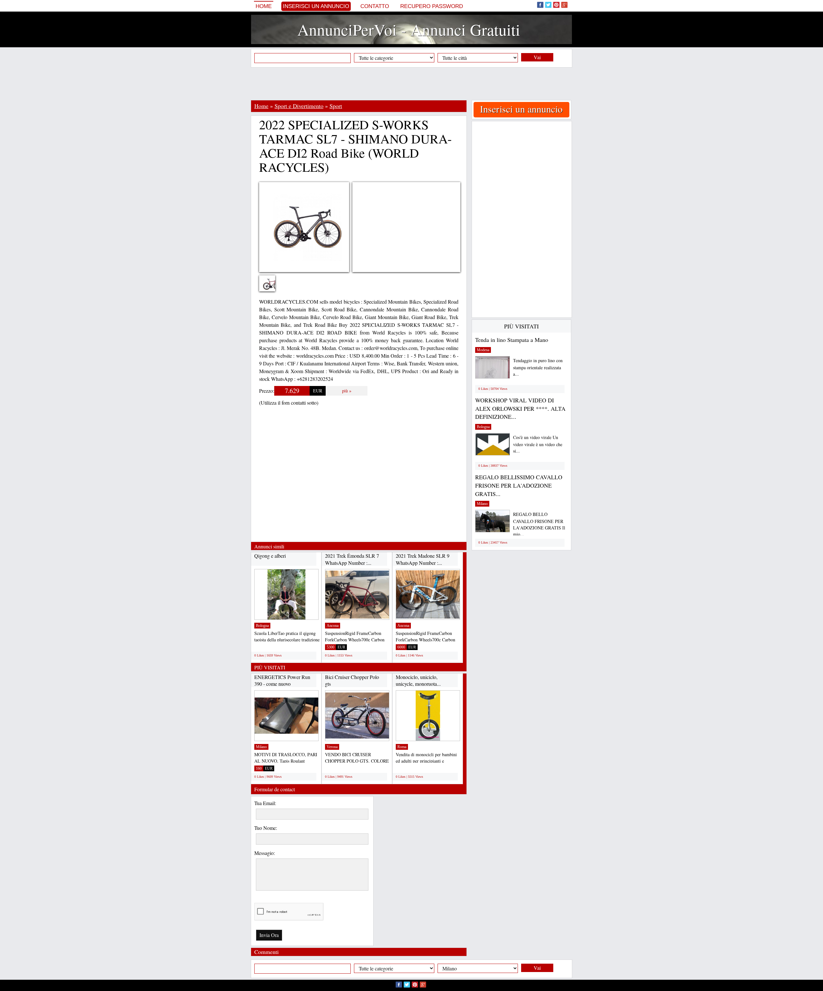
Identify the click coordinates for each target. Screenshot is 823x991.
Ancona (333, 625)
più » (346, 391)
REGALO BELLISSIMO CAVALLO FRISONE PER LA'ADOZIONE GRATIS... (518, 485)
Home (264, 6)
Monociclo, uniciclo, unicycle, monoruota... (418, 680)
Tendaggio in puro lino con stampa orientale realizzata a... (538, 367)
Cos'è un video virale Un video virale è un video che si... (537, 444)
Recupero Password (431, 6)
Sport (336, 106)
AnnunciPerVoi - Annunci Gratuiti (408, 29)
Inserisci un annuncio (316, 6)
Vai (537, 57)
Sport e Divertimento (299, 106)
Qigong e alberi (270, 555)
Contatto (374, 6)
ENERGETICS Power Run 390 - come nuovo (282, 680)
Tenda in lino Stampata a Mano (511, 340)
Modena (483, 350)
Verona (332, 747)
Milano (261, 747)
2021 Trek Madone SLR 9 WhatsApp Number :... (422, 559)
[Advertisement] (411, 83)
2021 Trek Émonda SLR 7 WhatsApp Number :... (352, 559)
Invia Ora (269, 934)
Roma (401, 747)
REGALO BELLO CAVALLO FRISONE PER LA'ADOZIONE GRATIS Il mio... (539, 524)
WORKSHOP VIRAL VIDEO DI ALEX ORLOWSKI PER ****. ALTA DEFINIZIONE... (520, 408)
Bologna (262, 625)
